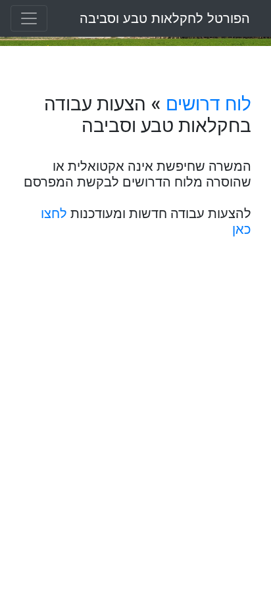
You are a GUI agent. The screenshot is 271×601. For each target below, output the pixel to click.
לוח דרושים (208, 104)
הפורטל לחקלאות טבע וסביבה (165, 18)
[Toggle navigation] (29, 18)
